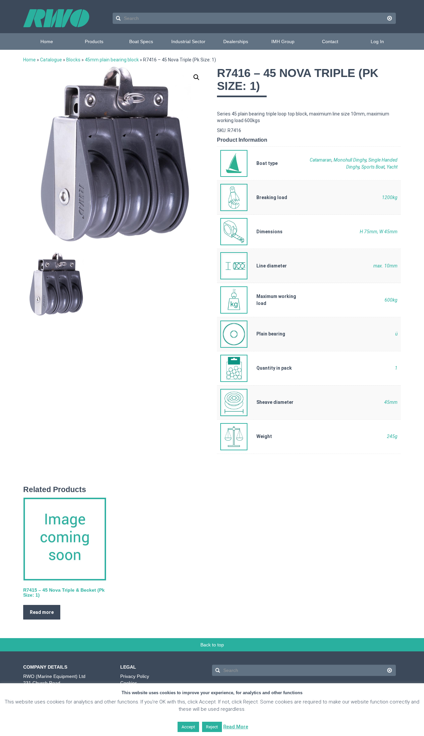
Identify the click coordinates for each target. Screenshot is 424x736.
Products (94, 41)
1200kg (390, 197)
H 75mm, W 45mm (379, 231)
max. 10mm (385, 265)
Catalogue (51, 59)
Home (46, 41)
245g (392, 436)
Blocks (73, 59)
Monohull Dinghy (350, 160)
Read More (235, 727)
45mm (391, 402)
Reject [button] (212, 726)
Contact (330, 41)
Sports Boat (373, 167)
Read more (42, 612)
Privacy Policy (134, 676)
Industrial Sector (188, 41)
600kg (391, 300)
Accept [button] (188, 726)
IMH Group (282, 41)
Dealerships (235, 41)
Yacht (392, 167)
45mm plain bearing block (112, 59)
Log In (377, 41)
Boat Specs (141, 41)
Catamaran (321, 160)
